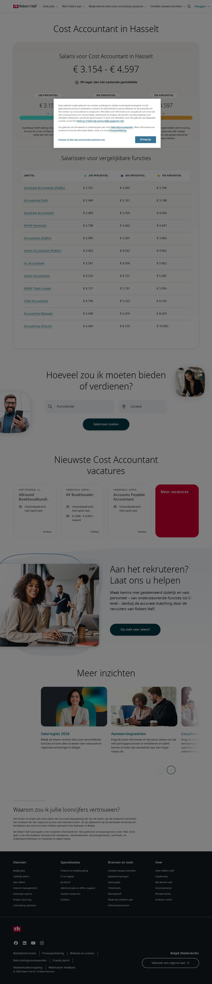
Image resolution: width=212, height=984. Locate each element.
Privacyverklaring (117, 131)
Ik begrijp (145, 139)
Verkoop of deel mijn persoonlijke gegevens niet (100, 121)
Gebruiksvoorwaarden (122, 127)
